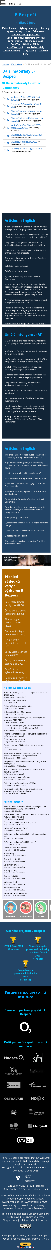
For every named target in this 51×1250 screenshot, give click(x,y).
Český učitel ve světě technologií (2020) (16, 662)
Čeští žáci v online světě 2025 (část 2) (20, 842)
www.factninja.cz (37, 1208)
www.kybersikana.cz (36, 1201)
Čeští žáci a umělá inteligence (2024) (14, 603)
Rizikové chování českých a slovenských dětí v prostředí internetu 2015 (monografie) (24, 726)
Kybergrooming (28, 28)
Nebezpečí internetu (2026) (16, 828)
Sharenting (9, 853)
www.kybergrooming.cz (34, 1205)
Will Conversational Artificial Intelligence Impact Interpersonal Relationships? (26, 301)
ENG (25, 53)
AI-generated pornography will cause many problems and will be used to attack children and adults (26, 465)
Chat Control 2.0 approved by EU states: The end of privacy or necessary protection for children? (26, 236)
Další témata (14, 41)
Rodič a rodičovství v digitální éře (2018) (16, 679)
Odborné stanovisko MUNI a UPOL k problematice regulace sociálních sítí (26, 815)
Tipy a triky (29, 50)
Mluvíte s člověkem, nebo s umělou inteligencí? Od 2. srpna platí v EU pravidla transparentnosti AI (26, 343)
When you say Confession (16, 517)
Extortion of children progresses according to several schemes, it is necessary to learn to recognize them (25, 510)
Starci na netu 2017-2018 (15, 700)
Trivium (43, 50)
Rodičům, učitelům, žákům (25, 44)
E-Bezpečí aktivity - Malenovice (17, 712)
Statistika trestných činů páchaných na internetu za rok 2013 (25, 693)
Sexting (44, 28)
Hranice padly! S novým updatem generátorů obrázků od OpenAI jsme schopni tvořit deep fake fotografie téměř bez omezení (24, 409)
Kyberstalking (14, 31)
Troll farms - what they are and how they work (25, 478)
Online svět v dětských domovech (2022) (15, 643)
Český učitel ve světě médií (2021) (16, 653)
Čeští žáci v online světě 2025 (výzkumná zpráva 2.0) (25, 835)
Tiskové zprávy (11, 50)
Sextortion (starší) (12, 859)
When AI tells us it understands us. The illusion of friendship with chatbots (25, 251)
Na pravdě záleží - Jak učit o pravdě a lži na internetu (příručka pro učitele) (23, 790)
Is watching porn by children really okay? (23, 473)
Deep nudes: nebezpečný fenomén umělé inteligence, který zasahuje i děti (23, 383)
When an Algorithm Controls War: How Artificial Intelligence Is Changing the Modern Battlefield (26, 228)
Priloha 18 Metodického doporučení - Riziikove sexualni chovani (24, 770)
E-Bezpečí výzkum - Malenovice (18, 706)
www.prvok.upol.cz (12, 1201)
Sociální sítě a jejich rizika (25, 34)
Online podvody (11, 882)
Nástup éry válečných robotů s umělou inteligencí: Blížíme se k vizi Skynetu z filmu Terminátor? (23, 419)
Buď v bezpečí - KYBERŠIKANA (17, 777)
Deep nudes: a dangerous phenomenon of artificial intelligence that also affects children (25, 243)
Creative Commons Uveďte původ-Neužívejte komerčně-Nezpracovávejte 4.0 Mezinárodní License (26, 1217)
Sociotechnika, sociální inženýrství (26, 37)
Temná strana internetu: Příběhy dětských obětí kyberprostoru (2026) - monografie (25, 807)
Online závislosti (34, 41)
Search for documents (14, 92)
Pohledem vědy (35, 47)
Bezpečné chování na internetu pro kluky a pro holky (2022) (25, 762)
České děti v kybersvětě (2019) (14, 671)
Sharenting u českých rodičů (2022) (13, 622)
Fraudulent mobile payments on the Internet (24, 530)
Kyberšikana (9, 28)
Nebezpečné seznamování (15, 893)
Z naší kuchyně (15, 47)
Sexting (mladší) (11, 876)
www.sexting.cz (10, 1205)
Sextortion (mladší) (12, 865)
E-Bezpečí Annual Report (16, 535)
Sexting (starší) (10, 870)
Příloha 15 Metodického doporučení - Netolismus (26, 733)
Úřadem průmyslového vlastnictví (25, 1198)
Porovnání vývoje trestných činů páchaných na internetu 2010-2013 (24, 718)
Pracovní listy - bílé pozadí (15, 847)
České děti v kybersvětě (14, 739)
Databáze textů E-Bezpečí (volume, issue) (25, 1189)
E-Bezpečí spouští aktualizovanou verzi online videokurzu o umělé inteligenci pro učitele (25, 376)
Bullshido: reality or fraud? (16, 266)
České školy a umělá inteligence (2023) (16, 612)
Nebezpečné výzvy (12, 887)
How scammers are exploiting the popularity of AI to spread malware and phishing (26, 324)
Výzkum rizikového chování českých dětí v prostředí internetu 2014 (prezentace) (22, 754)
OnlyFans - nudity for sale (16, 271)
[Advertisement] (25, 180)
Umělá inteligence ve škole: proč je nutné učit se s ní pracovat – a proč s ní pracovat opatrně (26, 360)
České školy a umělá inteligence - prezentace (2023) (24, 746)
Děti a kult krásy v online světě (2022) (15, 633)
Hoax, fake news (35, 31)
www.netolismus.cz (14, 1208)
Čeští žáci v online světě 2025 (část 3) (20, 822)
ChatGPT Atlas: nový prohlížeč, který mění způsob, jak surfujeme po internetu (23, 368)
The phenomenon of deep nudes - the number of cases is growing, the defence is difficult (25, 456)
